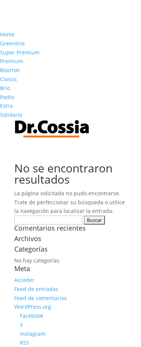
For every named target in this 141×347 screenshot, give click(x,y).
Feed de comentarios (40, 298)
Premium (11, 61)
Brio (5, 88)
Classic (8, 79)
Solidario (11, 114)
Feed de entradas (36, 289)
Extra (6, 105)
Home (7, 34)
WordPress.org (32, 306)
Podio (7, 97)
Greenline (12, 43)
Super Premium (19, 52)
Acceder (24, 280)
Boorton (10, 70)
